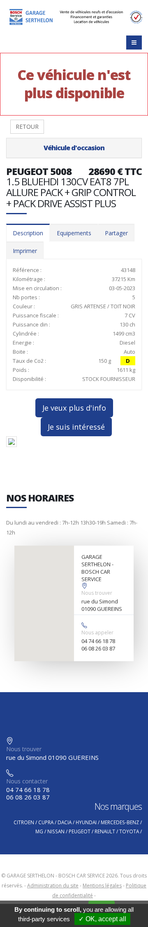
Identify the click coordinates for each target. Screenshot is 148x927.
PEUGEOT (79, 831)
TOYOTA (129, 831)
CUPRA (45, 822)
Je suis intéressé (76, 427)
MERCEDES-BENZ (120, 822)
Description (28, 233)
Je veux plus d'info (74, 408)
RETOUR (27, 126)
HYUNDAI (86, 822)
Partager (116, 233)
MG (39, 831)
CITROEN (24, 822)
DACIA (65, 822)
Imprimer (25, 251)
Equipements (74, 233)
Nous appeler (97, 632)
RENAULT (105, 831)
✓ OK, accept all (102, 918)
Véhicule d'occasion (74, 147)
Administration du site (53, 885)
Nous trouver (96, 592)
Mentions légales (102, 885)
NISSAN (56, 831)
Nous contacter (27, 781)
